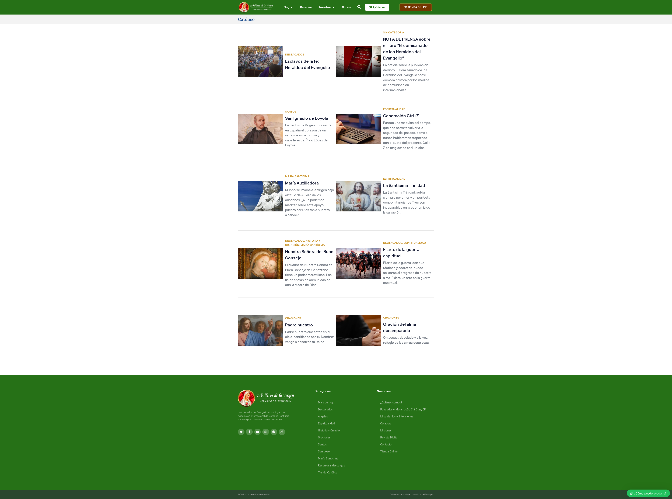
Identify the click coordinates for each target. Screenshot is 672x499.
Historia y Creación (329, 430)
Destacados (325, 409)
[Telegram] (274, 432)
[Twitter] (241, 432)
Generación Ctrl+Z (401, 116)
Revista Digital (389, 437)
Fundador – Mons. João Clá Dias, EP (403, 409)
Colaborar (386, 423)
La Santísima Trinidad (404, 186)
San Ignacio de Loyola (306, 118)
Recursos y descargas (331, 465)
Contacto (385, 444)
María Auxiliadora (302, 183)
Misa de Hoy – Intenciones (396, 416)
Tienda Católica (327, 472)
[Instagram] (265, 432)
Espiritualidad (326, 423)
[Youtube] (257, 432)
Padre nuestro (299, 325)
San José (324, 451)
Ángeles (323, 416)
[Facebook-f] (249, 432)
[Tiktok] (282, 432)
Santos (322, 444)
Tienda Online (388, 451)
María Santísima (328, 458)
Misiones (385, 430)
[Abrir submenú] (291, 7)
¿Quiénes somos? (391, 402)
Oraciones (324, 437)
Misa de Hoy (325, 402)
